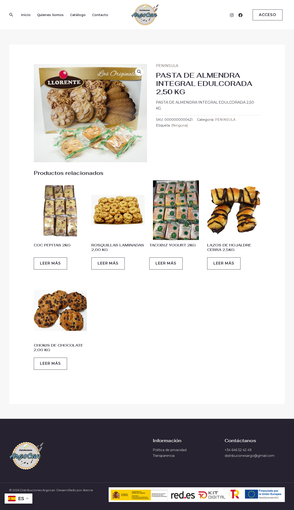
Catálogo (78, 15)
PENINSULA (167, 65)
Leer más (50, 263)
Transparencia (164, 456)
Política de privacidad (170, 450)
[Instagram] (232, 15)
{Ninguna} (179, 125)
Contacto (100, 15)
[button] (11, 15)
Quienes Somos (50, 15)
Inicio (26, 15)
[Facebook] (240, 15)
